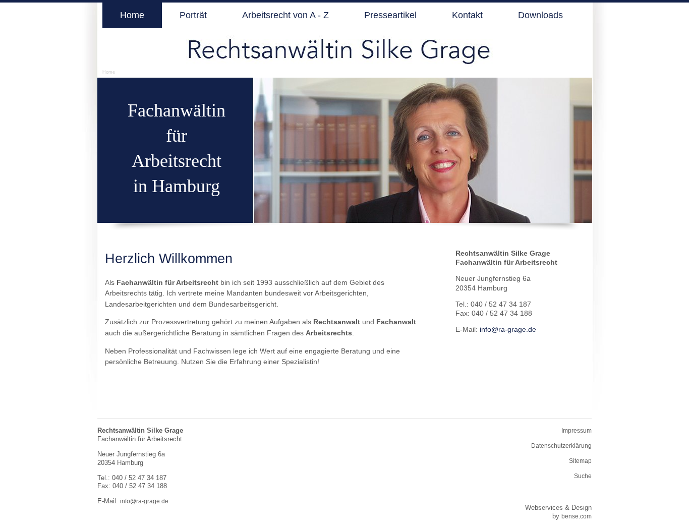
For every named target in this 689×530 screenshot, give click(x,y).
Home (108, 72)
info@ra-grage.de (508, 329)
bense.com (576, 516)
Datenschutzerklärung (561, 445)
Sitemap (580, 460)
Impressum (576, 430)
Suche (583, 476)
